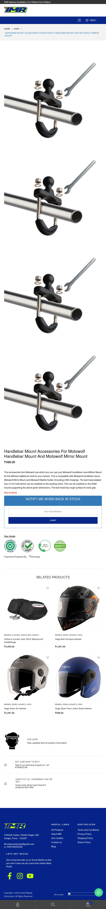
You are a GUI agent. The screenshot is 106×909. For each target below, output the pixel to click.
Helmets (73, 635)
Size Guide (32, 739)
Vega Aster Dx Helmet (15, 708)
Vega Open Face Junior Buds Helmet (73, 708)
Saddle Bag (26, 635)
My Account (17, 904)
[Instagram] (19, 875)
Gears (65, 635)
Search (53, 904)
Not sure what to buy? (27, 762)
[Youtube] (30, 875)
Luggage (16, 635)
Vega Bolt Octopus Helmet (68, 639)
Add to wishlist (48, 588)
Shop (16, 29)
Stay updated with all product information (47, 742)
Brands (58, 635)
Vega (80, 635)
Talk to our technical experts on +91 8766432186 (32, 766)
